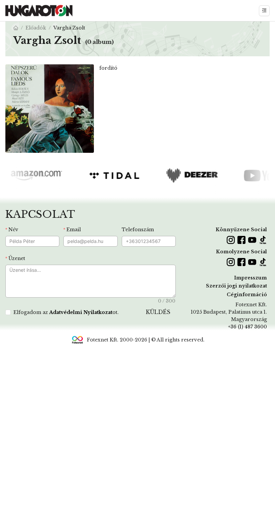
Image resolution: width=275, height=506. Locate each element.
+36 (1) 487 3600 (247, 327)
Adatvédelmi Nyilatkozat (80, 312)
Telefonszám (138, 230)
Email (73, 230)
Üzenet (16, 258)
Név (13, 230)
